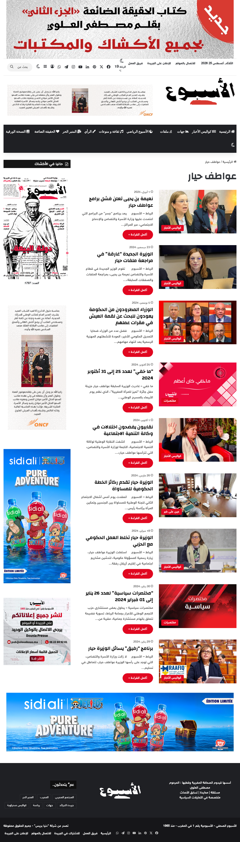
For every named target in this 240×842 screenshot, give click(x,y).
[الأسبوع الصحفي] (200, 91)
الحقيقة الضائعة (45, 131)
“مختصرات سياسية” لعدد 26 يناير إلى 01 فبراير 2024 (119, 596)
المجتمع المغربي (64, 797)
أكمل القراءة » (137, 235)
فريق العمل (135, 63)
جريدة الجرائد (67, 805)
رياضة (36, 805)
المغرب (44, 797)
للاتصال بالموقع (185, 63)
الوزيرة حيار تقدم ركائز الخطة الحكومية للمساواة (123, 485)
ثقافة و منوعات (109, 131)
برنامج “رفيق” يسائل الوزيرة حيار (120, 648)
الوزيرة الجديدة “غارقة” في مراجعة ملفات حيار (125, 257)
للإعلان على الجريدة (159, 63)
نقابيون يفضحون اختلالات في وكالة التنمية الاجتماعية (123, 430)
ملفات (164, 131)
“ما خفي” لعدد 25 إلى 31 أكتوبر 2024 (120, 374)
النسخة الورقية (16, 131)
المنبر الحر (70, 131)
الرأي (88, 131)
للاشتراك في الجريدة (67, 833)
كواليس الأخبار (202, 131)
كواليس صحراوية (16, 805)
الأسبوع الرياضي (138, 131)
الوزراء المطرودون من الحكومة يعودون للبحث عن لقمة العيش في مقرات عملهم (121, 316)
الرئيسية (225, 131)
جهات (181, 131)
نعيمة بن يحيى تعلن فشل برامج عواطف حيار (121, 202)
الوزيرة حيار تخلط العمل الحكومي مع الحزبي (119, 540)
